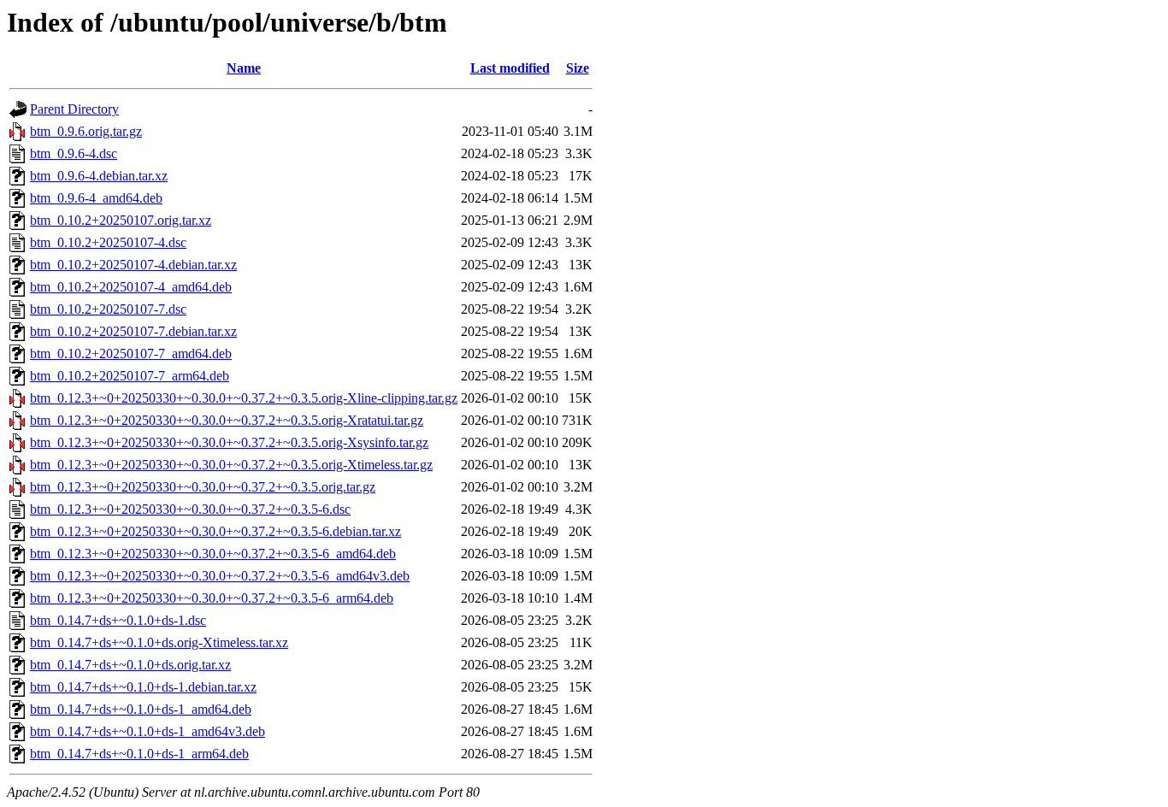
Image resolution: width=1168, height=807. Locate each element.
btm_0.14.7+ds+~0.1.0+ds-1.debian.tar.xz (143, 687)
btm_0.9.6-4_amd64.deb (96, 198)
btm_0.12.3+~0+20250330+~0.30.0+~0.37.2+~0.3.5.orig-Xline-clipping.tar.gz (243, 398)
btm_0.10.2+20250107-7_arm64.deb (129, 375)
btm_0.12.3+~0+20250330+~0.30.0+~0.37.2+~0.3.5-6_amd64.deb (213, 553)
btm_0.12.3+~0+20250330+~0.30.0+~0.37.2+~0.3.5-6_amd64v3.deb (220, 575)
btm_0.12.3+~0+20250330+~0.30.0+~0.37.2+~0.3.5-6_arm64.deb (211, 598)
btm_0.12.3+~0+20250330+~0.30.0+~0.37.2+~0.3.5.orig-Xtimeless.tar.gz (231, 464)
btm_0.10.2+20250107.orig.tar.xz (120, 220)
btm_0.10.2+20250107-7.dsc (108, 309)
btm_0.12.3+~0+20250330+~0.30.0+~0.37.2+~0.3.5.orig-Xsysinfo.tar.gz (229, 442)
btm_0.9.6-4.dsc (73, 153)
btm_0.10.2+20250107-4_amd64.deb (131, 287)
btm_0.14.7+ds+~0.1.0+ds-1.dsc (118, 620)
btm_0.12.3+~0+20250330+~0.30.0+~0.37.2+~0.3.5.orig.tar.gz (202, 487)
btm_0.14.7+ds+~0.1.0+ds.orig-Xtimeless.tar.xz (159, 642)
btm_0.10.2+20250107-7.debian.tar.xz (133, 331)
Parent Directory (74, 109)
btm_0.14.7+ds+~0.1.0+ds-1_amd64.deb (140, 709)
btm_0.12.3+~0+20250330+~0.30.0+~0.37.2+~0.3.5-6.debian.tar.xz (215, 531)
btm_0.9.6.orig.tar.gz (86, 131)
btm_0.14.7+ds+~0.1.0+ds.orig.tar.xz (130, 664)
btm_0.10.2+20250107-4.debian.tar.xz (133, 264)
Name (244, 68)
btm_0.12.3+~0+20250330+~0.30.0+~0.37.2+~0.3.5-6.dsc (190, 509)
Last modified (510, 68)
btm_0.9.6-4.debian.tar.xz (99, 175)
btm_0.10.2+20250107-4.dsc (108, 242)
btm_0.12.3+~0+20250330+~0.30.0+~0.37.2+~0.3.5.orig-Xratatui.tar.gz (226, 420)
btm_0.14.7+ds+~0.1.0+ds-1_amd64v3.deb (147, 731)
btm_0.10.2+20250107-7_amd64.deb (131, 353)
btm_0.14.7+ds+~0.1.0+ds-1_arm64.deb (139, 753)
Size (577, 68)
